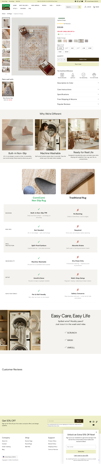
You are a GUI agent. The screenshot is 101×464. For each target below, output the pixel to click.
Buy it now (78, 64)
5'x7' (78, 48)
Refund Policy (52, 444)
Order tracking (6, 446)
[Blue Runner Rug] (8, 89)
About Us (4, 441)
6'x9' (84, 48)
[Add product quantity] (64, 59)
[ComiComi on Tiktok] (80, 2)
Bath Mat (27, 446)
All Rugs (9, 14)
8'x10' (89, 48)
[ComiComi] (6, 7)
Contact (4, 444)
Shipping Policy (52, 446)
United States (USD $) (92, 1)
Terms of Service (53, 449)
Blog (3, 449)
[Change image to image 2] (6, 34)
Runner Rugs (28, 441)
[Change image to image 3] (6, 44)
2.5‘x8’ (60, 48)
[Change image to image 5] (6, 62)
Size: (60, 45)
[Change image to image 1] (6, 22)
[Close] (96, 432)
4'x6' (72, 48)
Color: (61, 38)
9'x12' (60, 51)
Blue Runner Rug (8, 98)
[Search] (79, 7)
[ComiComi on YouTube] (82, 2)
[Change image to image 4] (6, 53)
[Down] (6, 74)
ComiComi (15, 460)
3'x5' (66, 48)
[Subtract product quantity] (58, 59)
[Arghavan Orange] (33, 46)
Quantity (60, 56)
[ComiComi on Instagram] (78, 2)
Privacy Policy (52, 441)
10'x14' (66, 51)
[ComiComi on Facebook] (75, 2)
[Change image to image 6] (6, 71)
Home (3, 14)
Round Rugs (28, 444)
